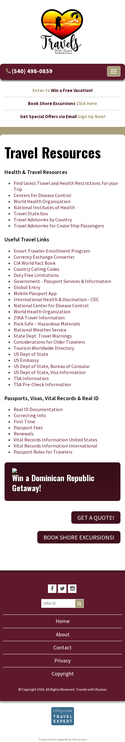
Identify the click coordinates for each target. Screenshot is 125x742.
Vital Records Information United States (55, 440)
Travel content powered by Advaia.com (63, 739)
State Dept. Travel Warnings (43, 336)
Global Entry (27, 287)
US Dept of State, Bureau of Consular (52, 366)
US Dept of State (31, 354)
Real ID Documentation (38, 409)
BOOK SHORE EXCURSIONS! (78, 537)
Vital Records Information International (55, 446)
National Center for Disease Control (51, 305)
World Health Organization (42, 201)
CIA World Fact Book (35, 263)
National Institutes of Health (44, 207)
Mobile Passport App (35, 293)
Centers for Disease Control (42, 195)
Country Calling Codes (36, 269)
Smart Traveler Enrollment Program (52, 251)
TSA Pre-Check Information (42, 384)
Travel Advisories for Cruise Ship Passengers (59, 226)
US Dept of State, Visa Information (50, 372)
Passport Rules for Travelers (43, 452)
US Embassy (26, 360)
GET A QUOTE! (95, 517)
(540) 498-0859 (32, 71)
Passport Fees (28, 427)
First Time (24, 421)
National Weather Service (40, 330)
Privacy (62, 660)
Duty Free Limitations (36, 275)
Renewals (24, 434)
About (62, 634)
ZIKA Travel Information (39, 318)
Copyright (63, 673)
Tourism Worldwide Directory (44, 348)
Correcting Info (30, 415)
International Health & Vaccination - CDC (56, 299)
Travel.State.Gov (31, 213)
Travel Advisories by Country (43, 219)
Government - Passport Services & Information (62, 281)
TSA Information (31, 378)
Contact (62, 647)
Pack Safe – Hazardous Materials (47, 324)
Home (62, 621)
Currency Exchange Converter (44, 257)
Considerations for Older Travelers (49, 342)
